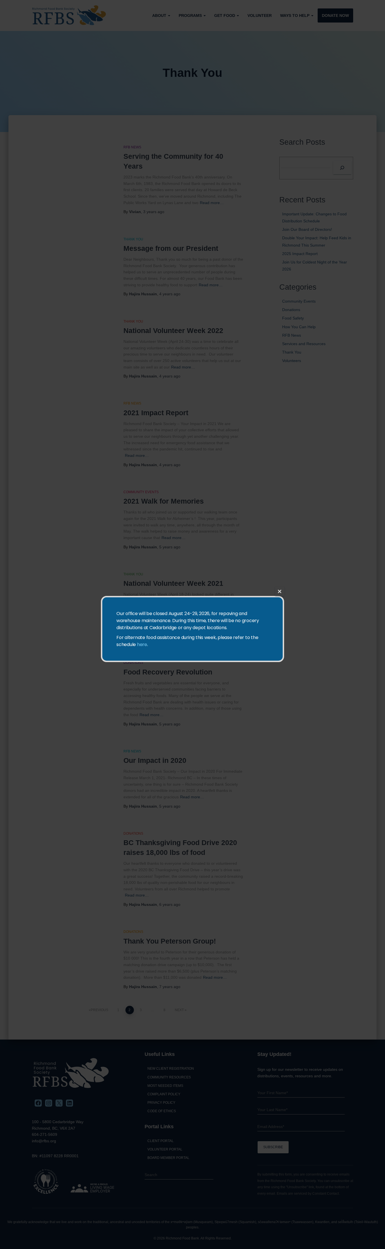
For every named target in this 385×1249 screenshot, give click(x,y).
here (142, 644)
